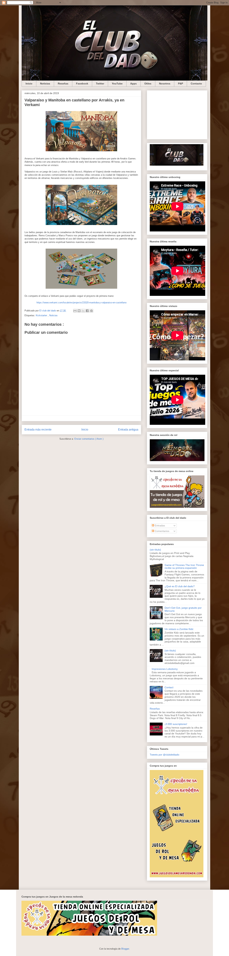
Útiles (147, 83)
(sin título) (155, 549)
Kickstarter (42, 315)
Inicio (29, 83)
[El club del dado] (176, 164)
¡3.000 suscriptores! (176, 724)
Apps (133, 83)
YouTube (117, 83)
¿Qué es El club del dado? (180, 586)
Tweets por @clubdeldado (164, 754)
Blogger (125, 948)
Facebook (82, 83)
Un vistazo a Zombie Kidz (179, 629)
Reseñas (63, 83)
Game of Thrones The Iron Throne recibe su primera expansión (184, 566)
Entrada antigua (128, 429)
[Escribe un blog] (79, 310)
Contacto (196, 83)
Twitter (100, 83)
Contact (169, 687)
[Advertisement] (177, 114)
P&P (180, 83)
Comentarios (161, 531)
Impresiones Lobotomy (165, 669)
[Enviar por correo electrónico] (75, 310)
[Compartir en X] (83, 310)
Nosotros (164, 83)
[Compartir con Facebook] (87, 310)
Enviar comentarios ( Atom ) (88, 438)
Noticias (45, 83)
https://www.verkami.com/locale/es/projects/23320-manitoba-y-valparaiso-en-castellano (81, 302)
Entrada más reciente (38, 429)
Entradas (159, 525)
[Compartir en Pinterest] (91, 310)
